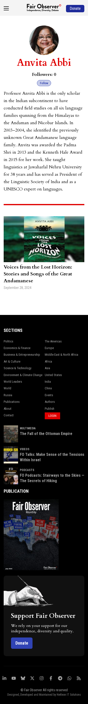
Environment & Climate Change (23, 375)
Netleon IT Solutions (69, 694)
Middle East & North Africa (61, 354)
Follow (44, 83)
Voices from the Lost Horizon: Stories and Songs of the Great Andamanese (38, 274)
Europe (49, 348)
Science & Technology (17, 368)
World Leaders (13, 381)
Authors (50, 402)
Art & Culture (12, 361)
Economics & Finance (17, 348)
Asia (47, 368)
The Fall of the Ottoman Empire (46, 433)
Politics (8, 341)
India (48, 381)
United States (53, 375)
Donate (21, 643)
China (48, 388)
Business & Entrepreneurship (22, 354)
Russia (8, 395)
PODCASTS (27, 470)
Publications (12, 402)
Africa (48, 361)
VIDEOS (24, 449)
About (7, 408)
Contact (9, 415)
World (7, 388)
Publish (49, 408)
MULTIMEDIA (28, 428)
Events (49, 395)
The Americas (53, 341)
